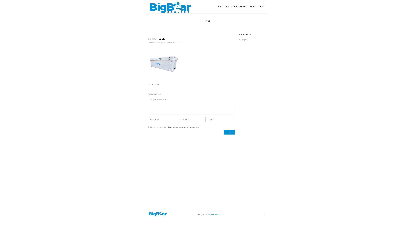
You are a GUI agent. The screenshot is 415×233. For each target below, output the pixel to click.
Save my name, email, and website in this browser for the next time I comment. (174, 127)
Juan (163, 42)
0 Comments (171, 42)
